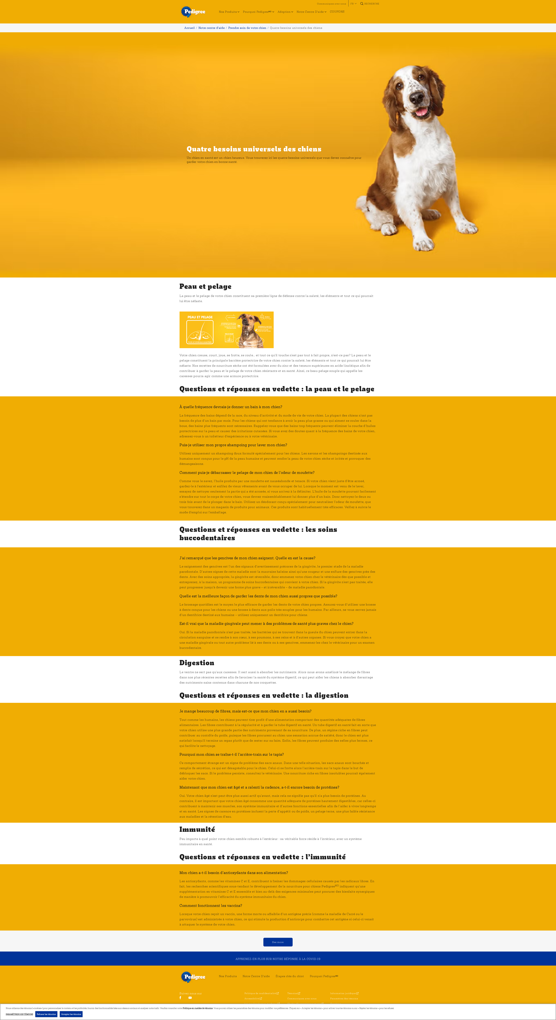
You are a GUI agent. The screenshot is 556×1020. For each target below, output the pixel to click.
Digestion (197, 662)
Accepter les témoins (71, 1014)
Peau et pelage (206, 286)
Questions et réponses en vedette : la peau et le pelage (277, 388)
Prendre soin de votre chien (247, 27)
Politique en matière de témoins (198, 1008)
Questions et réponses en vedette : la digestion (264, 695)
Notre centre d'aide (212, 27)
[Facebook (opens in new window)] (180, 999)
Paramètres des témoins (344, 998)
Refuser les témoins (46, 1014)
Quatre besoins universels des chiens (296, 27)
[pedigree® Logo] (195, 977)
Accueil (189, 27)
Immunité (197, 829)
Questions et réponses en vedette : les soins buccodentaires (259, 533)
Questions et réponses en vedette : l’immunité (263, 856)
